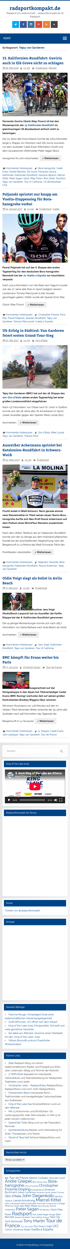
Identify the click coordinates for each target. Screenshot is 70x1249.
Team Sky (55, 1217)
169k (11, 1063)
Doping (24, 1189)
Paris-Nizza (31, 1205)
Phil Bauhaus (45, 1210)
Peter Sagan (15, 178)
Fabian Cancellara (27, 1192)
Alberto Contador (38, 1177)
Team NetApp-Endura (40, 1217)
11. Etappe (43, 731)
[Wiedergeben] (9, 800)
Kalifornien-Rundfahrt (26, 175)
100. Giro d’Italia (11, 397)
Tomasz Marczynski (24, 321)
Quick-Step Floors (32, 178)
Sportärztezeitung (18, 1130)
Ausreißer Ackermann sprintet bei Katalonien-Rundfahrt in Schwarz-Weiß (32, 450)
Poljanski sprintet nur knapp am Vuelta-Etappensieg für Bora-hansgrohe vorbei (29, 199)
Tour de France (54, 667)
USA (4, 185)
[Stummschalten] (55, 800)
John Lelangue (10, 734)
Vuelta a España (44, 321)
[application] (35, 786)
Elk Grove (32, 171)
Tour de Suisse (27, 1227)
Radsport (22, 1213)
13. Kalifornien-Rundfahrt (39, 125)
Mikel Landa (57, 432)
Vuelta (55, 209)
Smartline (48, 1245)
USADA (8, 1229)
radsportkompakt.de (35, 8)
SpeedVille (14, 1122)
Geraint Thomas (57, 1192)
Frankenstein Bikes (19, 1092)
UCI (55, 1226)
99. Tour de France (16, 1177)
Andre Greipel (18, 1181)
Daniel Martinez (17, 171)
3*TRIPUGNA (15, 1074)
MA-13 (11, 1111)
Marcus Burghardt (12, 1204)
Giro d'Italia (42, 340)
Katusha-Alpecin (47, 175)
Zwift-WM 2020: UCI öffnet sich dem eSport (32, 1021)
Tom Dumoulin (14, 1221)
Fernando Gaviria (47, 171)
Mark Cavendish (28, 1203)
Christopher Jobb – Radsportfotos (27, 1085)
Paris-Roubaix (43, 1206)
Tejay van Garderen (12, 181)
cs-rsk (26, 68)
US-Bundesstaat (52, 181)
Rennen (53, 68)
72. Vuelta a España (34, 275)
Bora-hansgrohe (46, 168)
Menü (7, 38)
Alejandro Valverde (48, 562)
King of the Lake (17, 1104)
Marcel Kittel (48, 1199)
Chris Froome (31, 1186)
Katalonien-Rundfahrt (26, 565)
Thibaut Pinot (31, 436)
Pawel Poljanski (16, 318)
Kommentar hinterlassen (19, 168)
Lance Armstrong (24, 1200)
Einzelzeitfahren (37, 1190)
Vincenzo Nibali (21, 1229)
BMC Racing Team (40, 1182)
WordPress (33, 1245)
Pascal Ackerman (48, 565)
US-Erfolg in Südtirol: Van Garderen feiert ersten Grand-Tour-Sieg (33, 333)
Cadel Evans (56, 731)
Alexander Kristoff (57, 1178)
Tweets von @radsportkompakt (22, 910)
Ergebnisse (42, 68)
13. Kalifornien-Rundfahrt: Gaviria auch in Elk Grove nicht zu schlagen (32, 60)
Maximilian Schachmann (47, 1203)
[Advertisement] (35, 962)
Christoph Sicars (31, 667)
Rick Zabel (49, 178)
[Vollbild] (61, 800)
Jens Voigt (43, 644)
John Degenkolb (38, 1195)
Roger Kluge (49, 1214)
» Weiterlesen (50, 158)
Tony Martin (34, 1221)
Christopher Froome (48, 314)
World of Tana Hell (18, 1137)
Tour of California (33, 181)
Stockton (60, 178)
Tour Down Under (42, 1226)
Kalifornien (8, 175)
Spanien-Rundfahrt (36, 318)
